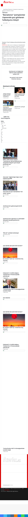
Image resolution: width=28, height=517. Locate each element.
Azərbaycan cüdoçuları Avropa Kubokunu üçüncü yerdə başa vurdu (7, 109)
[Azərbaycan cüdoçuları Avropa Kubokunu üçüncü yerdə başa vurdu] (8, 105)
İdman (7, 9)
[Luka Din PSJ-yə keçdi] (20, 101)
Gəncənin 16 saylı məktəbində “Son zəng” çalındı (13, 192)
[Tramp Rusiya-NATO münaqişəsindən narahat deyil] (10, 287)
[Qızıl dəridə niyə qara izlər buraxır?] (10, 236)
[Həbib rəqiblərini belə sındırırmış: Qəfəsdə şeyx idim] (20, 92)
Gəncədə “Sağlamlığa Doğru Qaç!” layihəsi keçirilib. (13, 177)
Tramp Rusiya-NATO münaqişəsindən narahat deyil (13, 290)
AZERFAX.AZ (4, 45)
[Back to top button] (0, 503)
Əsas (4, 9)
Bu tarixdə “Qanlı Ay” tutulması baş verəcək (13, 259)
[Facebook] (1, 492)
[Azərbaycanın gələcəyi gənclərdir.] (10, 196)
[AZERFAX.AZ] (8, 2)
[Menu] (1, 2)
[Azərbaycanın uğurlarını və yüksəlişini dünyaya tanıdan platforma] (10, 209)
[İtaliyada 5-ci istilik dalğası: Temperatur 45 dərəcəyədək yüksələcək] (10, 263)
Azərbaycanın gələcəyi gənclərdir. (12, 206)
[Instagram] (1, 496)
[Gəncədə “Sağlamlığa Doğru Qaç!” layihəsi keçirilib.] (10, 167)
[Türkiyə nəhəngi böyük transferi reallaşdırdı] (8, 88)
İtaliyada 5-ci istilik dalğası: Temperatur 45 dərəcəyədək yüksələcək (11, 274)
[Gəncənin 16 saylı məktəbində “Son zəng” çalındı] (10, 190)
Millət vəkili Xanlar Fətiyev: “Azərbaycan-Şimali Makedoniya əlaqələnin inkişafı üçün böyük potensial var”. (12, 162)
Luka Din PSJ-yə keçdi (20, 106)
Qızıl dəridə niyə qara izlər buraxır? (12, 245)
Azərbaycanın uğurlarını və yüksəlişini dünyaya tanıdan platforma (13, 219)
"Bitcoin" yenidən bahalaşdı (11, 233)
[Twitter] (1, 494)
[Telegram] (1, 498)
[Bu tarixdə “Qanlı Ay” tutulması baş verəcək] (10, 257)
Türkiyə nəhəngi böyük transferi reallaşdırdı (6, 95)
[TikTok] (1, 499)
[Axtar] (26, 2)
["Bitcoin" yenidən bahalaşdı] (10, 223)
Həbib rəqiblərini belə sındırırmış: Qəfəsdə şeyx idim (20, 95)
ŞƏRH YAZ (6, 116)
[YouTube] (1, 495)
